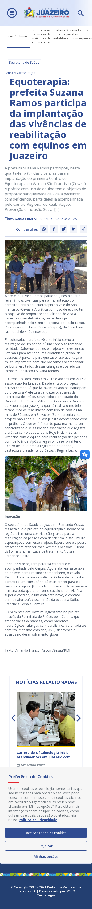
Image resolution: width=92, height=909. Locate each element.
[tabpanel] (46, 729)
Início (9, 36)
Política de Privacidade (38, 820)
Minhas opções (46, 856)
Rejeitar (46, 846)
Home (22, 36)
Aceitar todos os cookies (46, 832)
